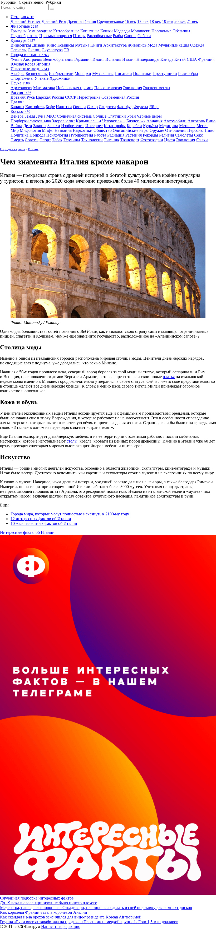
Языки (202, 140)
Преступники (165, 73)
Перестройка (88, 97)
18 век (155, 21)
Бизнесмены (37, 73)
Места (202, 125)
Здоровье (63, 121)
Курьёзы (150, 125)
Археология (21, 88)
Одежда (197, 45)
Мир (15, 130)
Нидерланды (147, 59)
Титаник (111, 140)
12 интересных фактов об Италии (41, 518)
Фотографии (151, 140)
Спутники (116, 116)
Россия (21, 92)
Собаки (144, 35)
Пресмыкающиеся (55, 35)
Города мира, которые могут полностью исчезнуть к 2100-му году (70, 514)
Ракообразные (99, 35)
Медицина (168, 125)
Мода (152, 45)
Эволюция (132, 88)
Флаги (16, 59)
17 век (143, 21)
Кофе (50, 106)
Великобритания (58, 59)
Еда (17, 102)
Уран (131, 116)
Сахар (92, 106)
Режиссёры (188, 73)
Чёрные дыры (149, 116)
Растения (133, 135)
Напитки (64, 106)
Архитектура (115, 45)
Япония (43, 64)
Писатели (123, 73)
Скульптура (52, 50)
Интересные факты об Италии (27, 532)
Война (16, 125)
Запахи (53, 125)
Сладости (107, 106)
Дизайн (39, 45)
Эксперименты (156, 88)
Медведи (122, 31)
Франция (206, 59)
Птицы (79, 35)
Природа (37, 135)
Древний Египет (26, 21)
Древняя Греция (81, 21)
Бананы (17, 106)
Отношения (175, 130)
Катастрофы (115, 125)
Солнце (99, 116)
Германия (82, 59)
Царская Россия (50, 97)
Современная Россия (120, 97)
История (22, 16)
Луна (40, 116)
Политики (142, 73)
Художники (60, 78)
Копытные (89, 31)
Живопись (137, 45)
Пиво (209, 130)
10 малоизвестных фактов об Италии (44, 523)
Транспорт (129, 140)
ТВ (66, 50)
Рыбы (118, 35)
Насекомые (161, 31)
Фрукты (141, 106)
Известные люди (30, 69)
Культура (23, 40)
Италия (128, 59)
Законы (39, 125)
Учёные (41, 78)
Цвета (169, 140)
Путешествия (81, 135)
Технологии (92, 140)
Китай (180, 59)
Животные (24, 26)
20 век (180, 21)
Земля (29, 116)
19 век (167, 21)
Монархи (83, 73)
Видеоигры (21, 45)
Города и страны (30, 54)
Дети (27, 125)
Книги (96, 45)
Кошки (106, 31)
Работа (100, 135)
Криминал (88, 121)
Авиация (154, 121)
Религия (166, 135)
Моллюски (140, 31)
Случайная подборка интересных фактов (37, 898)
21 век (192, 21)
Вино (210, 121)
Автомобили (175, 121)
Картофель (35, 106)
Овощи (79, 106)
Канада (166, 59)
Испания (113, 59)
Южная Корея (23, 64)
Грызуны (19, 31)
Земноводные (40, 31)
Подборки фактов (31, 121)
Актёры (17, 73)
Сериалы (19, 50)
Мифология (30, 130)
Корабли (134, 125)
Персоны (195, 130)
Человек (113, 121)
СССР (70, 97)
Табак (57, 140)
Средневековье (110, 21)
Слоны (130, 35)
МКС (51, 116)
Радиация (115, 135)
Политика (19, 135)
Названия (63, 130)
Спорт (45, 140)
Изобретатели (61, 73)
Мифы (47, 130)
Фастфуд (124, 106)
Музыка (82, 45)
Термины (71, 140)
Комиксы (65, 45)
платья (169, 376)
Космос (20, 111)
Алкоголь (196, 121)
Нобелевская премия (74, 88)
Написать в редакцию (60, 926)
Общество (103, 130)
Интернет (94, 125)
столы (72, 441)
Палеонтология (108, 88)
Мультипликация (173, 45)
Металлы (187, 125)
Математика (44, 88)
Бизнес (135, 121)
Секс (198, 135)
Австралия (32, 59)
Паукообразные (24, 35)
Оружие (157, 130)
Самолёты (184, 135)
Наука (20, 83)
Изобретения (72, 125)
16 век (130, 21)
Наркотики (82, 130)
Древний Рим (54, 21)
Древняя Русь (23, 97)
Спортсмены (22, 78)
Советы (31, 140)
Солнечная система (74, 116)
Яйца (154, 106)
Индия (98, 59)
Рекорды (150, 135)
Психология (57, 135)
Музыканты (103, 73)
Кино (51, 45)
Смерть (17, 140)
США (192, 59)
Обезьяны (181, 31)
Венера (17, 116)
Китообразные (66, 31)
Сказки (34, 50)
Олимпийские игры (131, 130)
